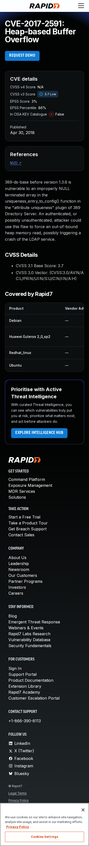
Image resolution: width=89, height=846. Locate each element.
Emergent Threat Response (34, 621)
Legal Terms (17, 793)
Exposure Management (30, 485)
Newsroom (18, 569)
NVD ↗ (16, 163)
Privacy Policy (18, 800)
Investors (17, 587)
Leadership (18, 563)
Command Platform (26, 479)
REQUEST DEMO (22, 56)
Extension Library (24, 686)
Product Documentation (30, 680)
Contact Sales (21, 534)
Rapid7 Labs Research (29, 633)
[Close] (83, 809)
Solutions (17, 497)
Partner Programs (25, 581)
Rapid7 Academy (24, 692)
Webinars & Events (26, 627)
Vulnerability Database (29, 639)
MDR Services (21, 491)
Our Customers (22, 575)
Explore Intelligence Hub (39, 433)
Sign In (15, 668)
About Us (17, 557)
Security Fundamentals (29, 645)
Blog (12, 615)
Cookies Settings (44, 837)
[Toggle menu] (81, 5)
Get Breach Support (27, 528)
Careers (15, 593)
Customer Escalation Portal (34, 698)
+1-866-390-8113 (24, 720)
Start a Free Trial (24, 517)
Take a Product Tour (28, 522)
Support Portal (22, 674)
